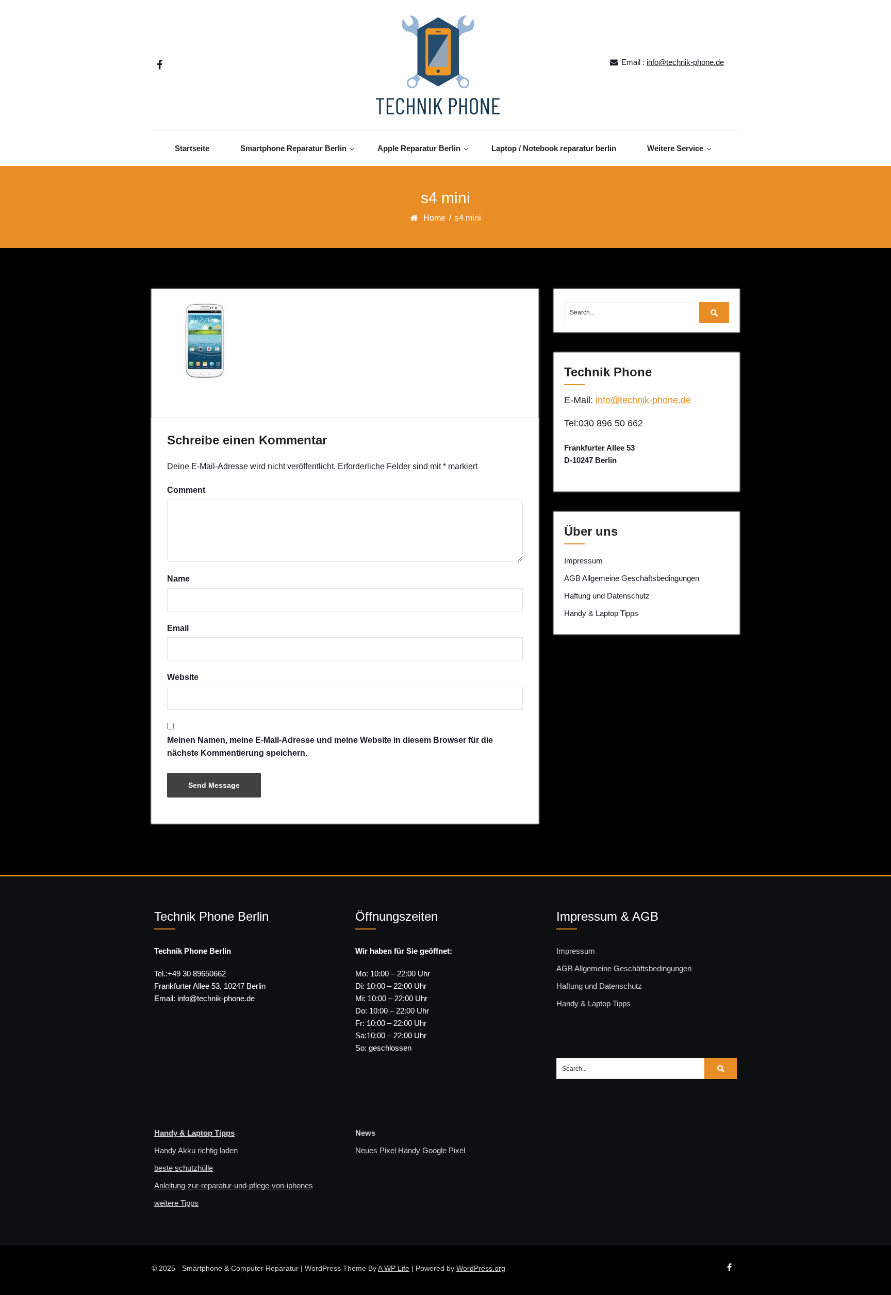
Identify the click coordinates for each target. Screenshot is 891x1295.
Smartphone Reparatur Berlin (293, 148)
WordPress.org (480, 1268)
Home (434, 217)
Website (183, 677)
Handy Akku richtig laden (196, 1150)
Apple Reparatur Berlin (418, 148)
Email (178, 628)
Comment (186, 490)
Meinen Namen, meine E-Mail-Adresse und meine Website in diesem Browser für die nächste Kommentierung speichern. (330, 747)
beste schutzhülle (183, 1168)
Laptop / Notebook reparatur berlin (553, 148)
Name (178, 578)
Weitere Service (675, 148)
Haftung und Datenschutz (607, 595)
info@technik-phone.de (685, 62)
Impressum (583, 560)
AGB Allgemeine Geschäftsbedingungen (631, 578)
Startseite (192, 148)
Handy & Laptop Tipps (601, 613)
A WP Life (393, 1268)
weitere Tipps (176, 1203)
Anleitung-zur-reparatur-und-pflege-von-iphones (233, 1185)
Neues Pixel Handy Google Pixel (410, 1150)
